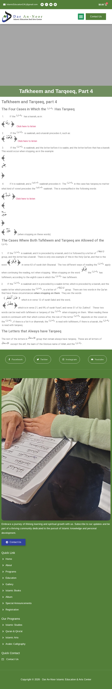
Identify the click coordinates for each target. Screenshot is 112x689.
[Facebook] (42, 4)
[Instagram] (46, 4)
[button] (81, 17)
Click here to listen (26, 126)
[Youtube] (50, 4)
